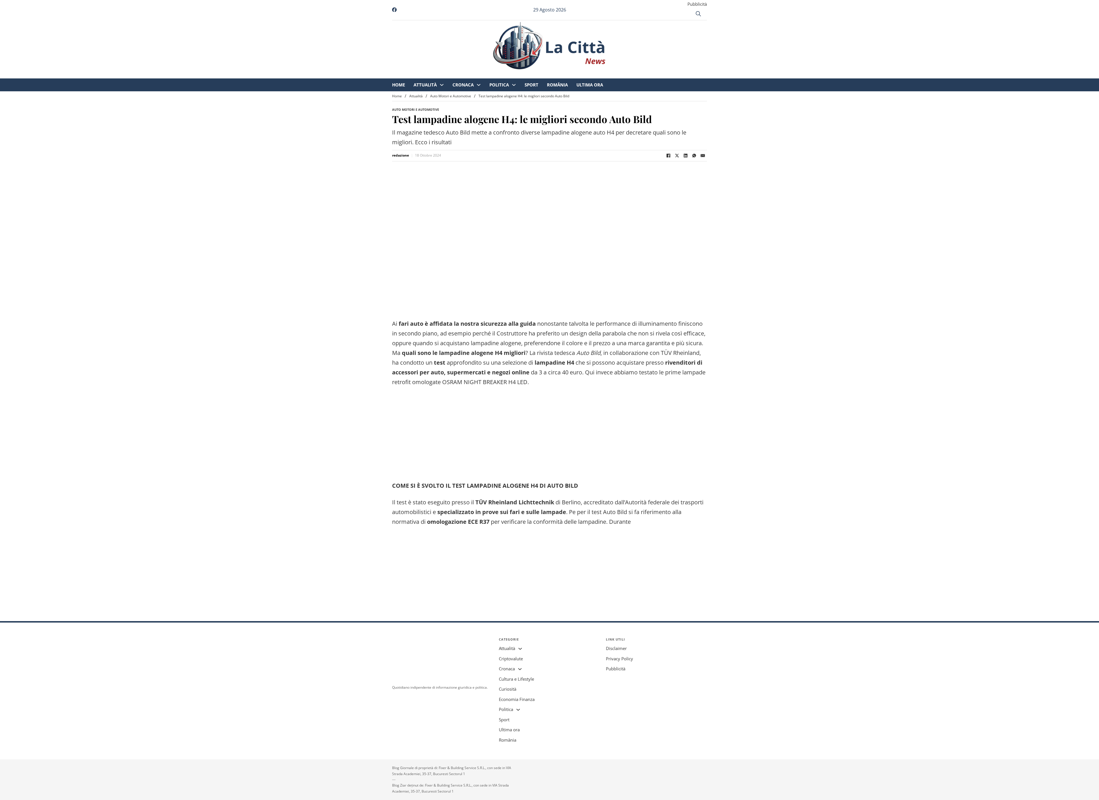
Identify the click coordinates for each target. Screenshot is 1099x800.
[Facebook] (668, 155)
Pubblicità (697, 4)
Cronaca (510, 74)
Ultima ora (637, 74)
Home (446, 74)
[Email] (702, 155)
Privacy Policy (619, 658)
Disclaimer (616, 648)
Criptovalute (511, 658)
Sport (579, 74)
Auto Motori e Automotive (450, 96)
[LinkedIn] (685, 155)
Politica (547, 74)
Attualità (473, 74)
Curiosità (507, 689)
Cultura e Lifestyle (516, 679)
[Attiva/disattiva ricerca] (698, 13)
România (605, 74)
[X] (677, 155)
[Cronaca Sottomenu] (526, 74)
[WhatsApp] (694, 155)
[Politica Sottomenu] (562, 74)
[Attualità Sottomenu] (489, 74)
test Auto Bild (609, 512)
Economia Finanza (517, 699)
